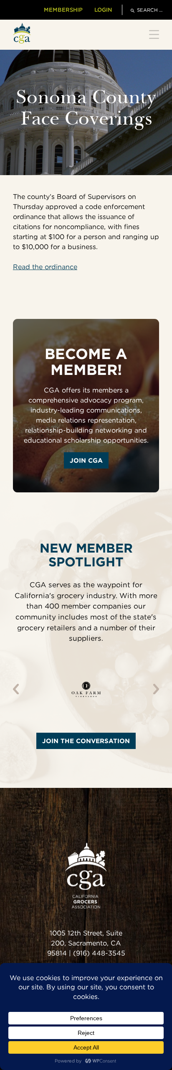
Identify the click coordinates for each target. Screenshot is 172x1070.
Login (103, 9)
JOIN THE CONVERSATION (86, 741)
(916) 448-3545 (99, 953)
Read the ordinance (45, 267)
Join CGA (86, 460)
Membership (63, 9)
